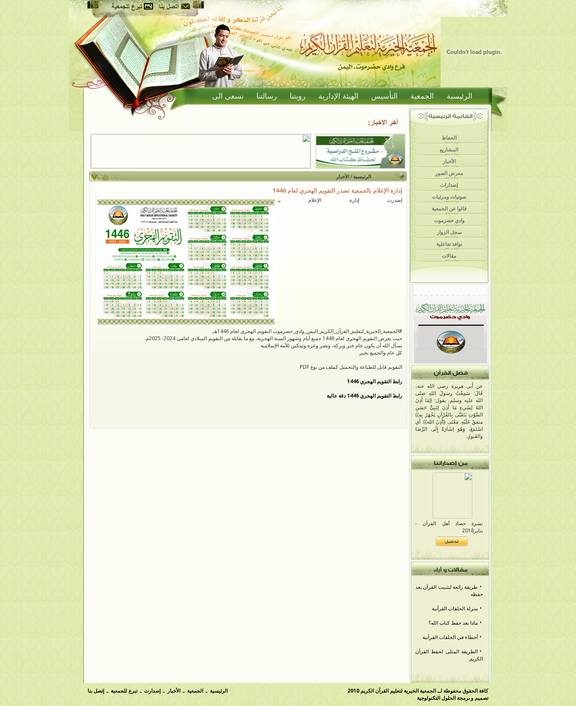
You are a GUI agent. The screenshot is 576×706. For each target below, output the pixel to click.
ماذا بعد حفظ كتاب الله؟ (453, 622)
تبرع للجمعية (124, 690)
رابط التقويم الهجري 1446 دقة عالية (364, 395)
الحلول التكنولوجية (436, 697)
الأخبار (342, 176)
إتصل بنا (96, 690)
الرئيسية (459, 96)
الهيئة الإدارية (338, 96)
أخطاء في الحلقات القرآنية (450, 637)
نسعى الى (228, 96)
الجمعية (422, 96)
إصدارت (152, 690)
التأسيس (384, 96)
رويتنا (298, 96)
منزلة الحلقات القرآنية (455, 608)
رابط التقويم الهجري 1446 (374, 381)
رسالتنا (266, 96)
